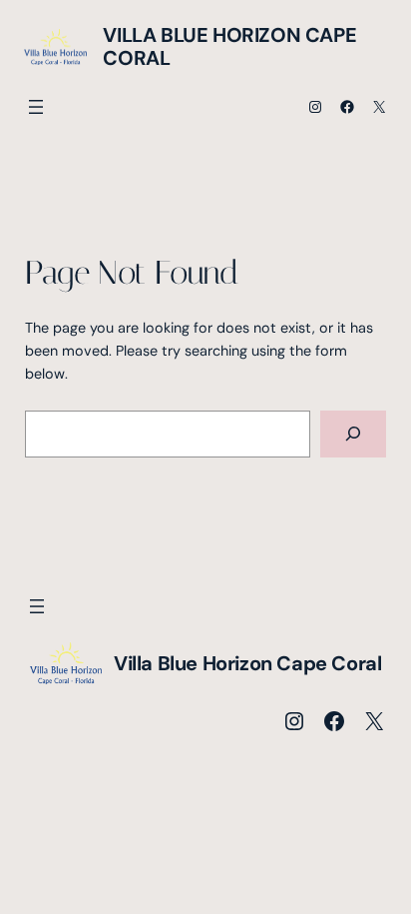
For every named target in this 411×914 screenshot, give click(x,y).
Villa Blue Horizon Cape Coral (229, 46)
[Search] (353, 434)
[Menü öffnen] (36, 107)
